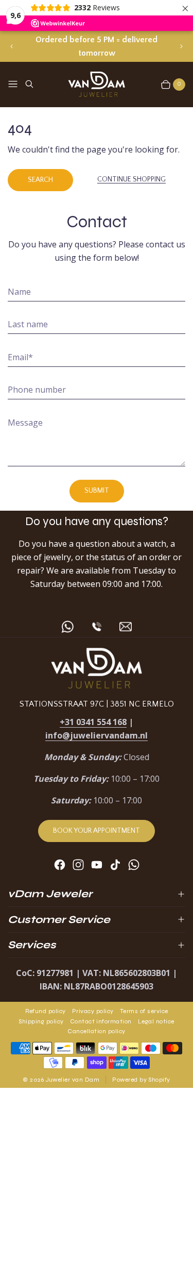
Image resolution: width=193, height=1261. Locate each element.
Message (25, 422)
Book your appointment (96, 831)
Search (40, 180)
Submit (96, 490)
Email (20, 357)
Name (19, 291)
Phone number (37, 389)
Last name (28, 324)
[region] (96, 46)
